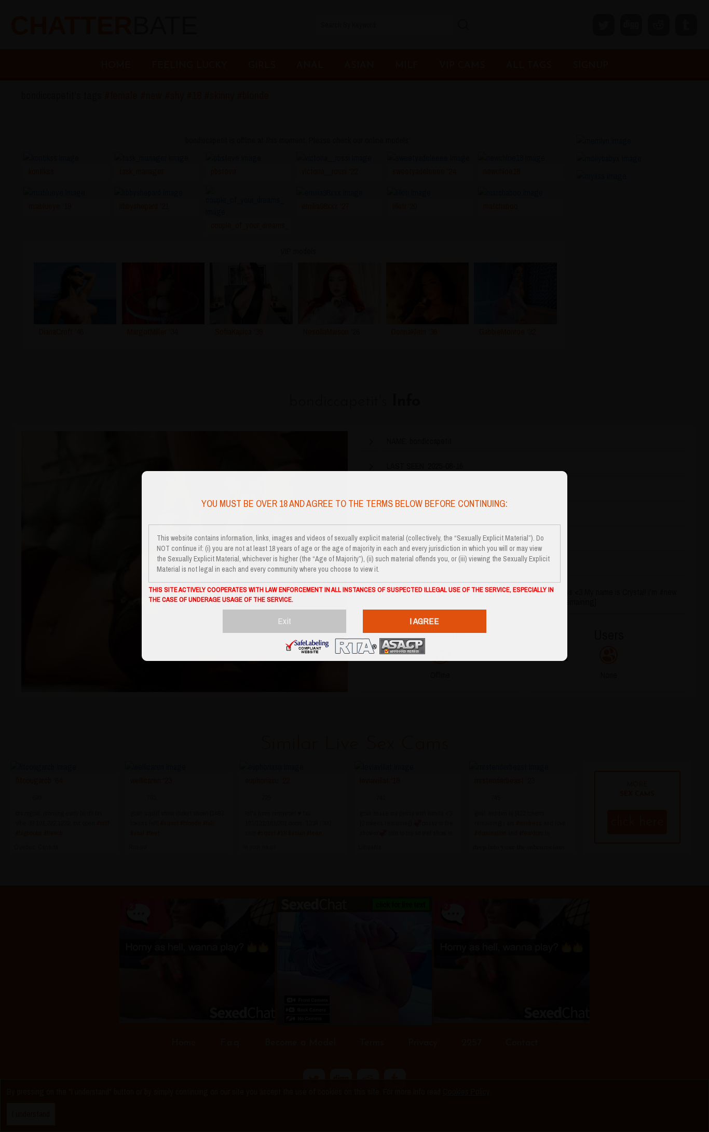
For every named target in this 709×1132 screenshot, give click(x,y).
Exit (284, 621)
